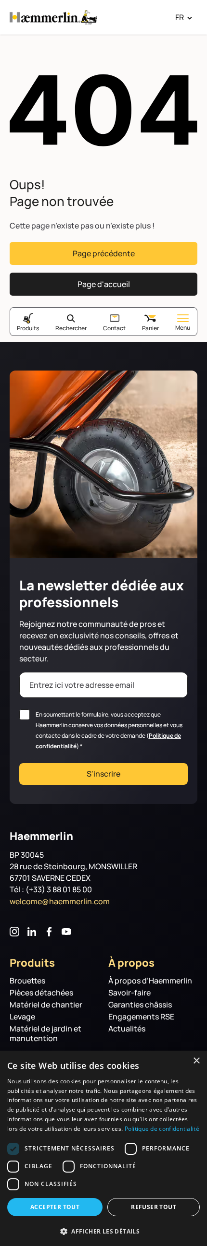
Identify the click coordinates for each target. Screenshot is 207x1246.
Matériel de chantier (46, 1005)
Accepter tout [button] (54, 1207)
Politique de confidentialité (162, 1129)
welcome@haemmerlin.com (60, 901)
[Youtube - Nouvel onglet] (66, 931)
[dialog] (103, 1148)
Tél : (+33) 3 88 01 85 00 (51, 889)
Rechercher (71, 328)
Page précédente (104, 253)
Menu (182, 327)
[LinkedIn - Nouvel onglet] (32, 931)
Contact (114, 328)
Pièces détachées (41, 993)
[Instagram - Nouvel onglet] (14, 931)
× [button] (196, 1061)
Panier (150, 328)
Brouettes (27, 981)
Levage (22, 1017)
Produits (28, 328)
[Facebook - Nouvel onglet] (49, 931)
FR (179, 17)
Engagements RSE (141, 1017)
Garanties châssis (140, 1005)
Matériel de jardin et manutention (45, 1033)
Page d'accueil (104, 284)
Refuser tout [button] (153, 1207)
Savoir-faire (129, 993)
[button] (103, 1230)
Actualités (126, 1029)
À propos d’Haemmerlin (150, 981)
